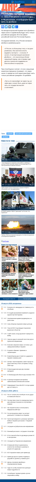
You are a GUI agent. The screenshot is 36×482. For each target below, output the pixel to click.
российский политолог (23, 134)
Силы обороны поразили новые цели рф (18, 324)
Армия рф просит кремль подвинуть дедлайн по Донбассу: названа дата (18, 457)
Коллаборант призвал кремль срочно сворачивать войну (18, 474)
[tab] (9, 298)
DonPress (20, 1)
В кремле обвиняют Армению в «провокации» (18, 351)
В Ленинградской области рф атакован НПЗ (18, 375)
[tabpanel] (18, 389)
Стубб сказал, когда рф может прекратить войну (18, 334)
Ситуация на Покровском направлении (18, 441)
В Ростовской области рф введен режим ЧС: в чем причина (18, 436)
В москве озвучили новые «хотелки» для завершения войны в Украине (18, 345)
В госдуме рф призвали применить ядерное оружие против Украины (18, 313)
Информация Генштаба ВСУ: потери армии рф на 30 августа (18, 385)
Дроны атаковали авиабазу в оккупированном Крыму (18, 462)
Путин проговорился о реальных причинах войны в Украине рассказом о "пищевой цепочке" (18, 420)
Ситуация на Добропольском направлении (18, 427)
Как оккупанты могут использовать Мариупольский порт (18, 408)
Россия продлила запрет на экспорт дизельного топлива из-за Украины (18, 414)
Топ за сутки (27, 299)
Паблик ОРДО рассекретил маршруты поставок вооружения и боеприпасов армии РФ (18, 226)
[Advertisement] (18, 110)
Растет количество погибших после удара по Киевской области (18, 395)
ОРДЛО (9, 134)
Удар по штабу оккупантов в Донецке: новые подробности (18, 468)
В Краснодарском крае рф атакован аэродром (18, 369)
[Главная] (12, 2)
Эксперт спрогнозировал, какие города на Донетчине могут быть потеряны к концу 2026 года (18, 363)
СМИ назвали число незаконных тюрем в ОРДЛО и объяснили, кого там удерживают (18, 179)
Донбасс (5, 137)
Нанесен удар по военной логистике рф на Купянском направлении (18, 340)
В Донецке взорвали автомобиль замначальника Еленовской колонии (18, 380)
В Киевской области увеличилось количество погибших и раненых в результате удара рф (18, 446)
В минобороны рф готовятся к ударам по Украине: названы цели (18, 356)
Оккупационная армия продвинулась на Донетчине (18, 319)
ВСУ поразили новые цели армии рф (18, 452)
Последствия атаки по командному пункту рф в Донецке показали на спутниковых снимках (18, 401)
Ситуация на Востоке (30, 4)
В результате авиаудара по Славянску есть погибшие (18, 308)
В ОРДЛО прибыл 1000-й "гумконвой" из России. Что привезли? (18, 202)
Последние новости (9, 299)
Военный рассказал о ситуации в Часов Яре (18, 431)
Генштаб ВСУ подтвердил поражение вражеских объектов (18, 328)
